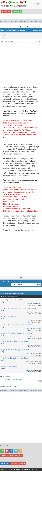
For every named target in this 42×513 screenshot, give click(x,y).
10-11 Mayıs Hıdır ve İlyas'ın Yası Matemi (15, 341)
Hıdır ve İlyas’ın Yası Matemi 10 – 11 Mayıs (15, 300)
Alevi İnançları (36, 21)
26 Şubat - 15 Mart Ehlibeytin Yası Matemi (15, 350)
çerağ (39, 303)
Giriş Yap (6, 11)
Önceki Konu (7, 282)
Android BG (34, 469)
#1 (40, 41)
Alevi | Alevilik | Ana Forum (20, 21)
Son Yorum (30, 303)
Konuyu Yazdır (6, 376)
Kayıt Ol (18, 11)
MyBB (9, 469)
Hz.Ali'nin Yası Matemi (8, 316)
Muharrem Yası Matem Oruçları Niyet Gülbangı (17, 333)
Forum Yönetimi (19, 463)
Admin (3, 360)
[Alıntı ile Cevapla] (21, 277)
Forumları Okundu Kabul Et (12, 455)
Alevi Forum (4, 21)
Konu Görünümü (37, 30)
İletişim (5, 463)
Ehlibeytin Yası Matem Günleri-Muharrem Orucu (17, 325)
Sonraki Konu (19, 282)
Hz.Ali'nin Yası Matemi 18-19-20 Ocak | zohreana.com (19, 308)
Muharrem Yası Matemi (9, 366)
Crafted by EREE (23, 469)
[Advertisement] (21, 65)
